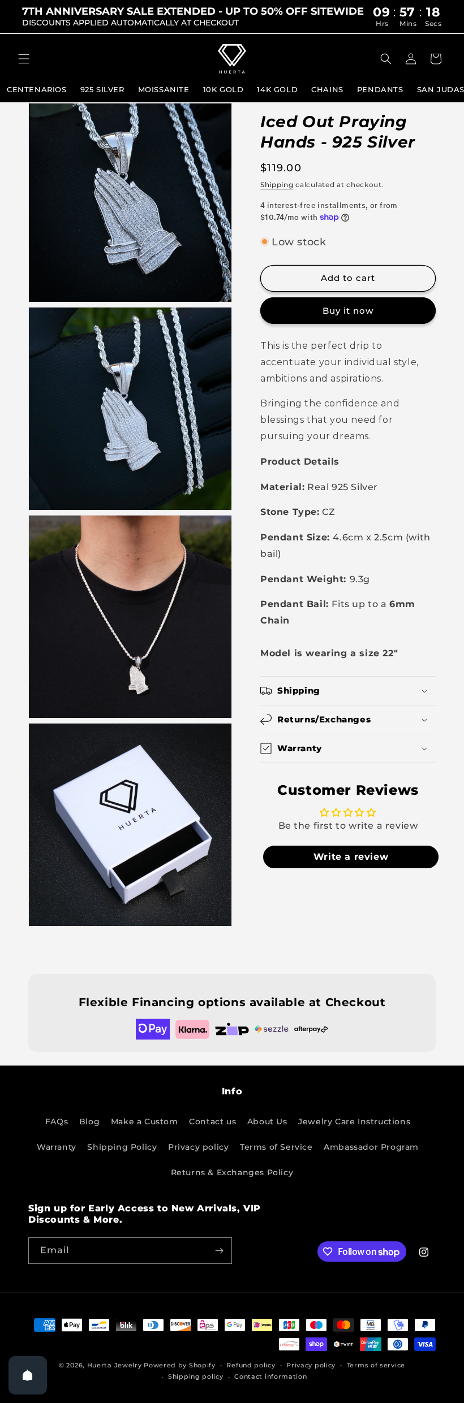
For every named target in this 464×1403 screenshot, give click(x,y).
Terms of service (376, 1365)
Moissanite (164, 89)
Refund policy (250, 1365)
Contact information (270, 1376)
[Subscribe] (219, 1250)
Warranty (56, 1147)
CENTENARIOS (37, 89)
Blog (89, 1121)
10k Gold (223, 89)
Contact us (212, 1121)
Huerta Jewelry (114, 1365)
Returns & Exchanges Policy (232, 1172)
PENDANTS (380, 89)
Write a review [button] (350, 856)
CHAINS (327, 89)
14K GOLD (277, 89)
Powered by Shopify (180, 1365)
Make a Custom (144, 1121)
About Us (267, 1121)
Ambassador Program (371, 1147)
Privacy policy (198, 1147)
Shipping (277, 184)
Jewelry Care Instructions (354, 1121)
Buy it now (348, 310)
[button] (23, 58)
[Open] (27, 1375)
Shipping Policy (122, 1147)
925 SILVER (102, 89)
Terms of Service (276, 1147)
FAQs (56, 1121)
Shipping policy (196, 1376)
